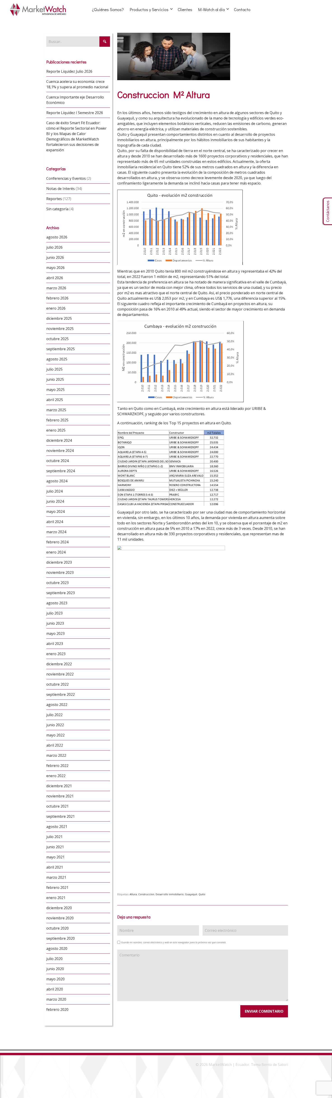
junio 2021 (55, 846)
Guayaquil (191, 894)
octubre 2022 (57, 684)
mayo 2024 (55, 511)
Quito (202, 894)
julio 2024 (54, 491)
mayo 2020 (55, 979)
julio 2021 (54, 836)
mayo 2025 (55, 389)
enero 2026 (55, 308)
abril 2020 (54, 989)
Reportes (54, 198)
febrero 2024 (57, 542)
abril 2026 (54, 277)
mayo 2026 (55, 267)
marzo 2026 (56, 287)
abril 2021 (54, 867)
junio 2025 (55, 379)
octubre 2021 (57, 806)
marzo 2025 (56, 409)
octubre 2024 (57, 460)
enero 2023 (55, 653)
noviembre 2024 (60, 450)
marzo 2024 (56, 531)
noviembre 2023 (60, 572)
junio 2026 (55, 257)
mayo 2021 (55, 857)
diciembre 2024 (59, 440)
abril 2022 (54, 745)
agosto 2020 (56, 948)
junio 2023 (55, 623)
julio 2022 (54, 714)
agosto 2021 (56, 826)
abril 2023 (54, 643)
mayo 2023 (55, 633)
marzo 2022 (56, 755)
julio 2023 (54, 613)
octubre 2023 (57, 582)
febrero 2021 (57, 887)
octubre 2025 (57, 338)
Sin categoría (57, 208)
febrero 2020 (57, 1009)
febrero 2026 (57, 298)
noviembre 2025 (60, 328)
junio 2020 (55, 968)
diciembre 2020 (59, 907)
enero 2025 (55, 430)
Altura (133, 894)
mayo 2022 (55, 735)
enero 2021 (55, 897)
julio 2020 (54, 958)
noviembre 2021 (60, 796)
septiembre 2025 (60, 348)
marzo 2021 (56, 877)
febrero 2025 (57, 420)
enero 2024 (55, 552)
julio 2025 (54, 369)
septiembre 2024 (60, 470)
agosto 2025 (56, 359)
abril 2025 (54, 399)
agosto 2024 (56, 481)
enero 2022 (55, 775)
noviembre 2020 (60, 918)
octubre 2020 (57, 928)
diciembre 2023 (59, 562)
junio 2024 (55, 501)
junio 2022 (55, 724)
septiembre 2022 (60, 694)
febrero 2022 (57, 765)
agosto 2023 (56, 602)
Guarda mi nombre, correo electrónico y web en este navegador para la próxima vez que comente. (173, 942)
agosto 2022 (56, 704)
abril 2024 (54, 521)
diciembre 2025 (59, 318)
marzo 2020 (56, 999)
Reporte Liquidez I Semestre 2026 (74, 112)
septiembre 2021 (60, 816)
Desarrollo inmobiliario (170, 894)
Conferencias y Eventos (66, 178)
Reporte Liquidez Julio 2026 (69, 71)
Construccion (146, 894)
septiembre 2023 (60, 592)
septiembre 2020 (60, 938)
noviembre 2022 (60, 674)
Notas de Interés (60, 188)
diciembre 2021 (59, 785)
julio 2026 (54, 247)
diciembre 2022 (59, 663)
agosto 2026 (56, 237)
